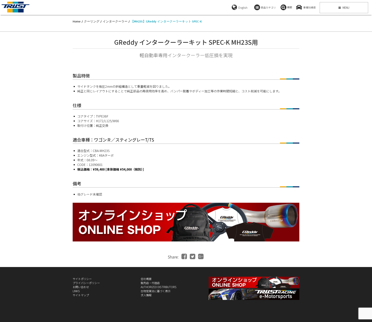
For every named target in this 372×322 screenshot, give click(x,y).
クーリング (91, 21)
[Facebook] (184, 256)
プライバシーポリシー (86, 283)
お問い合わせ (81, 287)
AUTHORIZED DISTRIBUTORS (159, 287)
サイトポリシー (82, 279)
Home (77, 21)
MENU (345, 7)
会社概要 (146, 279)
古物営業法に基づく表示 (155, 291)
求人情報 (146, 295)
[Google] (200, 256)
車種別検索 (309, 7)
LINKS (76, 291)
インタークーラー (115, 21)
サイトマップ (81, 295)
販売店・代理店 (150, 283)
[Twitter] (192, 256)
